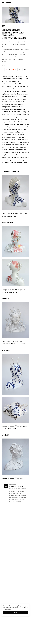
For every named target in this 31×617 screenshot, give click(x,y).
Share (26, 69)
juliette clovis (21, 162)
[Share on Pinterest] (6, 69)
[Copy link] (19, 69)
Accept (15, 612)
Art (3, 26)
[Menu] (27, 2)
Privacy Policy (6, 609)
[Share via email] (16, 69)
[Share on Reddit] (13, 69)
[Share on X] (9, 69)
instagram (5, 165)
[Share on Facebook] (3, 69)
